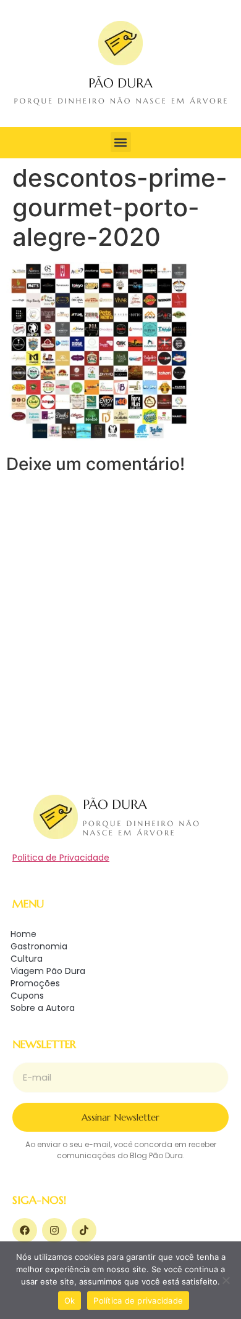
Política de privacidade (138, 1300)
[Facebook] (24, 1230)
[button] (121, 142)
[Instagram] (54, 1230)
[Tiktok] (84, 1230)
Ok (69, 1300)
